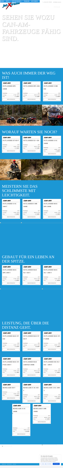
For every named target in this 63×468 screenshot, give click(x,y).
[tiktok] (8, 461)
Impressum (4, 464)
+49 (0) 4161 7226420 (47, 2)
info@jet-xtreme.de (57, 2)
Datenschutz (9, 464)
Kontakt (14, 464)
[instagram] (5, 461)
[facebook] (3, 461)
